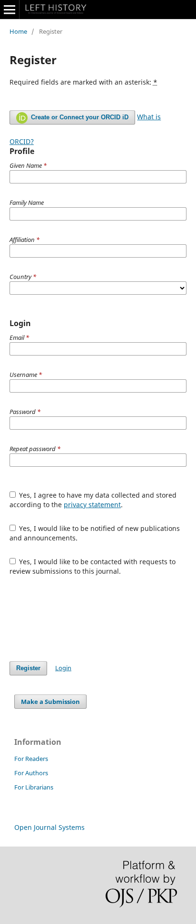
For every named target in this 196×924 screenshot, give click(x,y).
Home (18, 31)
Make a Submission (50, 701)
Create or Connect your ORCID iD (78, 117)
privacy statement (92, 504)
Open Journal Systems (49, 827)
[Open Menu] (9, 9)
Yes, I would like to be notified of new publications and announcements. (95, 533)
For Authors (31, 773)
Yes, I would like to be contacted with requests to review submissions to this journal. (93, 566)
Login (63, 668)
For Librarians (33, 787)
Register (28, 668)
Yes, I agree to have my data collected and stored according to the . (93, 500)
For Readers (31, 758)
